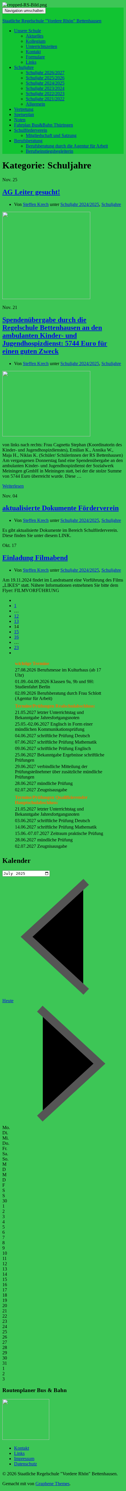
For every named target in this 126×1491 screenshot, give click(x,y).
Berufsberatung (28, 140)
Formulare (35, 56)
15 (16, 631)
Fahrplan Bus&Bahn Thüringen (43, 124)
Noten (19, 119)
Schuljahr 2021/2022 (45, 98)
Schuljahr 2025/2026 (45, 77)
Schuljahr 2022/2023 (45, 93)
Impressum (24, 1458)
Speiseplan (24, 114)
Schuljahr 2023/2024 (45, 88)
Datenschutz (25, 1463)
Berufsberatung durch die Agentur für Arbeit (67, 145)
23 (16, 647)
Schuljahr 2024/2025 (45, 83)
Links (31, 62)
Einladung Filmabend (35, 557)
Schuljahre (24, 67)
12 (16, 616)
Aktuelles (34, 35)
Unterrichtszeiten (41, 46)
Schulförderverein (30, 130)
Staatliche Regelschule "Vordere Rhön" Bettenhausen (51, 20)
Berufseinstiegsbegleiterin (49, 151)
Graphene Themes (52, 1483)
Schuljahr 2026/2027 (45, 72)
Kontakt (33, 51)
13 (16, 621)
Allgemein (35, 104)
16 (16, 637)
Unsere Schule (27, 30)
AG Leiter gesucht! (31, 192)
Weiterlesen (13, 486)
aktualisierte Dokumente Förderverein (60, 508)
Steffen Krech (36, 204)
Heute (7, 1000)
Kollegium (35, 41)
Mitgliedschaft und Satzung (51, 135)
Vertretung (23, 109)
